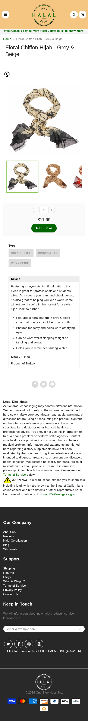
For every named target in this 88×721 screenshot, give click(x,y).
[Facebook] (18, 644)
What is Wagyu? (14, 581)
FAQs (7, 577)
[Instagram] (39, 644)
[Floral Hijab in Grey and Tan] (44, 120)
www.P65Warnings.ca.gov (57, 494)
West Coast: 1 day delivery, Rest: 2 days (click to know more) (44, 30)
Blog (6, 544)
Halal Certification (15, 540)
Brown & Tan (47, 253)
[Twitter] (8, 644)
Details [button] (15, 279)
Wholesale (10, 549)
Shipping (9, 568)
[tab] (44, 279)
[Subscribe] (79, 629)
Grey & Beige (21, 253)
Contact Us (10, 594)
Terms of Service (14, 474)
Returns (8, 572)
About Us (9, 532)
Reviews (9, 536)
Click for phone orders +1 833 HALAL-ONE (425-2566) (44, 651)
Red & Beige (20, 263)
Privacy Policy (12, 590)
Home (7, 39)
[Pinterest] (29, 644)
